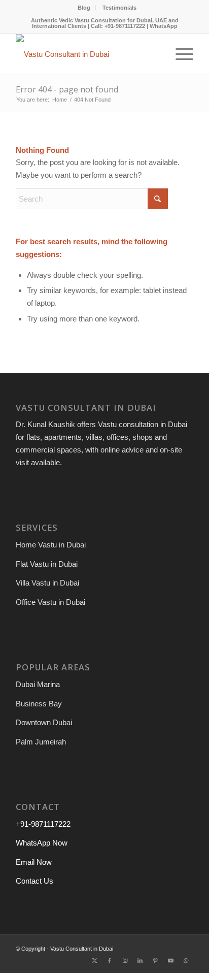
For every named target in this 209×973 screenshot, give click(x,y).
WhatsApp (164, 26)
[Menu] (179, 54)
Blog (84, 8)
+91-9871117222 (43, 824)
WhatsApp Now (41, 842)
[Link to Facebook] (109, 960)
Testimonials (119, 8)
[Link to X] (94, 960)
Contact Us (34, 881)
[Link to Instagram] (124, 960)
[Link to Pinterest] (155, 960)
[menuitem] (84, 7)
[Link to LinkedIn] (140, 960)
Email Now (34, 862)
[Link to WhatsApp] (185, 960)
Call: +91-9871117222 (118, 26)
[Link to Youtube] (170, 960)
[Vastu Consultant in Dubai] (87, 54)
